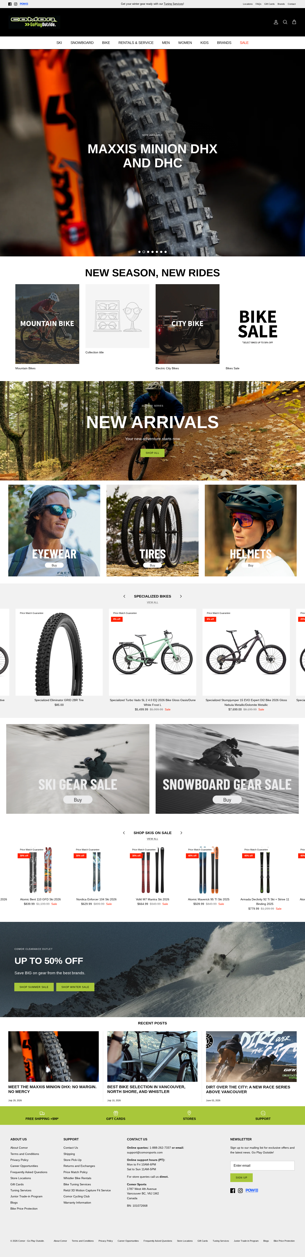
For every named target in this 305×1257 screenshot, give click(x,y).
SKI (59, 43)
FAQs (258, 4)
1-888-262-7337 (160, 1147)
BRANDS (224, 43)
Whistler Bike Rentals (77, 1178)
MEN (166, 43)
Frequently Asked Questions (28, 1172)
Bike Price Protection (24, 1208)
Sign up (241, 1177)
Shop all (152, 453)
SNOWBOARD (82, 43)
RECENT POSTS (152, 1023)
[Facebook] (9, 4)
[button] (139, 252)
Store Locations (20, 1178)
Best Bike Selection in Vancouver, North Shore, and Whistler (146, 1089)
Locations (248, 4)
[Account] (275, 22)
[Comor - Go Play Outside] (34, 22)
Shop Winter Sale (75, 987)
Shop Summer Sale (34, 987)
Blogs (14, 1202)
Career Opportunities (24, 1166)
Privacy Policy (19, 1160)
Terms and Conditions (24, 1154)
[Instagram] (15, 4)
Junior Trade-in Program (26, 1196)
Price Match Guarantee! (161, 3)
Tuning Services (20, 1190)
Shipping (69, 1154)
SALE (244, 43)
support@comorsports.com (145, 1152)
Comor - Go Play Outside (31, 1241)
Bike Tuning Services (77, 1184)
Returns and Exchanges (79, 1166)
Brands (281, 4)
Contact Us (70, 1147)
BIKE (106, 43)
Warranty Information (77, 1202)
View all (152, 602)
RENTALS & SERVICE (136, 43)
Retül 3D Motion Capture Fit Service (87, 1190)
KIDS (204, 43)
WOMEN (185, 43)
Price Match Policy (75, 1172)
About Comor (19, 1147)
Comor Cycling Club (76, 1196)
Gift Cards (269, 4)
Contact (292, 4)
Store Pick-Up (72, 1160)
